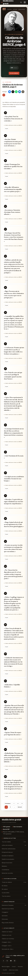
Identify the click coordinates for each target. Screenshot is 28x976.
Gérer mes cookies (13, 970)
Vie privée (20, 966)
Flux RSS (5, 970)
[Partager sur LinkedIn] (19, 91)
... (14, 807)
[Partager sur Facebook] (9, 91)
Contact (14, 966)
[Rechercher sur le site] (21, 2)
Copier (6, 128)
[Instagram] (14, 960)
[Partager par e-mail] (23, 91)
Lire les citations (14, 73)
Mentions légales (6, 966)
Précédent (7, 803)
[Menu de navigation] (24, 2)
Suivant (20, 807)
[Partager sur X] (13, 91)
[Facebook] (3, 960)
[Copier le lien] (3, 95)
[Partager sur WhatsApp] (16, 91)
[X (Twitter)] (7, 960)
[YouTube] (10, 960)
